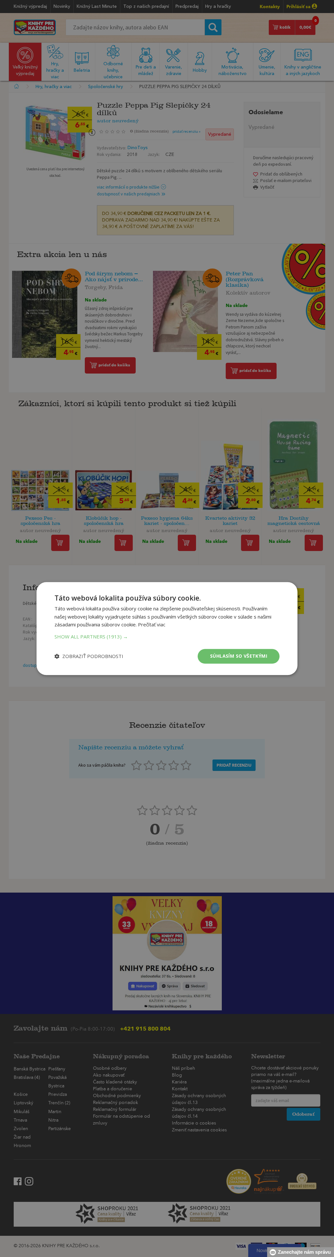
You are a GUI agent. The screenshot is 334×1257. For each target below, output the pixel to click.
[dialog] (167, 628)
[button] (167, 636)
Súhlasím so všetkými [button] (238, 656)
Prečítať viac (151, 624)
